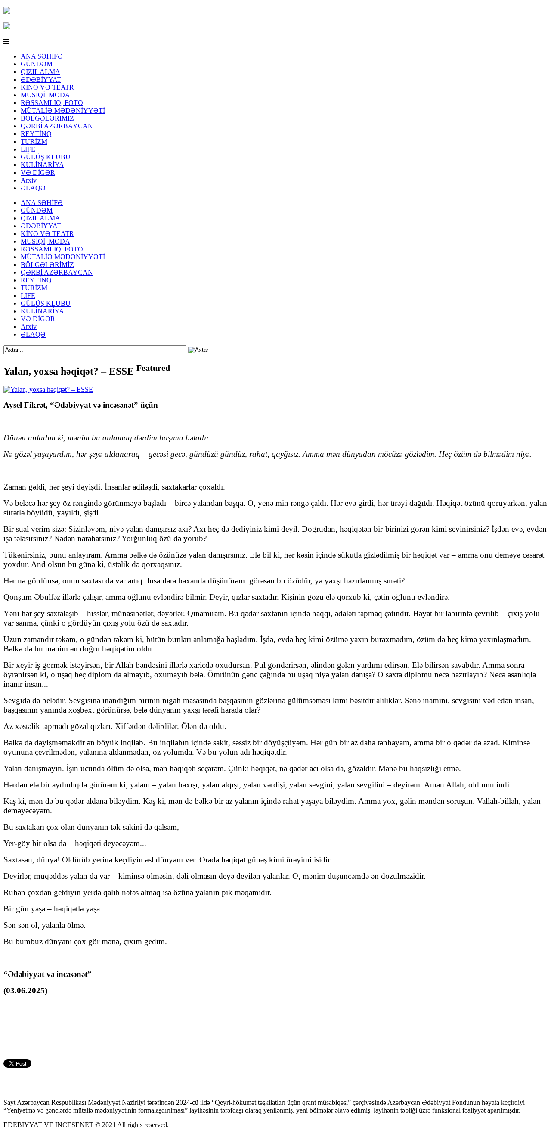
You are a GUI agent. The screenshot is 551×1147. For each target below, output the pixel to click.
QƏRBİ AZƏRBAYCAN (57, 126)
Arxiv (29, 180)
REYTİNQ (36, 133)
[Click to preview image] (48, 389)
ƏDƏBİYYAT (41, 79)
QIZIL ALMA (40, 71)
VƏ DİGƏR (38, 172)
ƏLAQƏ (33, 188)
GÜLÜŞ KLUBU (46, 157)
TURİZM (34, 141)
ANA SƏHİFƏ (42, 56)
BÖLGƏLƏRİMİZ (47, 118)
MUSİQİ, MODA (45, 95)
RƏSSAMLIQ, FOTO (52, 102)
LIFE (28, 149)
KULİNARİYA (42, 164)
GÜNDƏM (37, 64)
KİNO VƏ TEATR (47, 87)
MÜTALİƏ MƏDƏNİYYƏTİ (63, 110)
